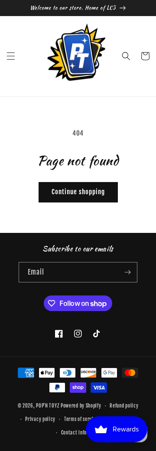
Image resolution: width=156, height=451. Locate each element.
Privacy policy (40, 419)
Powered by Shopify (81, 406)
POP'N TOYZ (47, 406)
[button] (10, 56)
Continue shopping (78, 192)
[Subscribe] (127, 272)
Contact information (82, 433)
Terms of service (81, 419)
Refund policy (124, 406)
